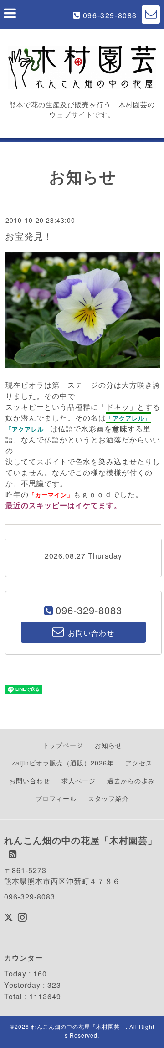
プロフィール (56, 798)
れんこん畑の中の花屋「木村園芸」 (78, 1026)
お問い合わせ (29, 780)
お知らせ (108, 745)
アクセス (139, 762)
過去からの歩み (131, 780)
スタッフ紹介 (108, 798)
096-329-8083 (110, 15)
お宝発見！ (29, 235)
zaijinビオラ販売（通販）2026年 (63, 762)
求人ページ (79, 780)
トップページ (62, 745)
